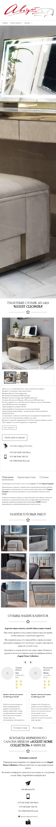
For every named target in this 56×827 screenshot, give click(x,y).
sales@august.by (28, 789)
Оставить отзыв (20, 728)
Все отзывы (38, 728)
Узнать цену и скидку (14, 438)
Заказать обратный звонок (29, 816)
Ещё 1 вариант (9, 427)
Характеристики (26, 477)
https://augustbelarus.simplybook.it (31, 775)
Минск (21, 446)
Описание (8, 477)
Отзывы (44, 477)
